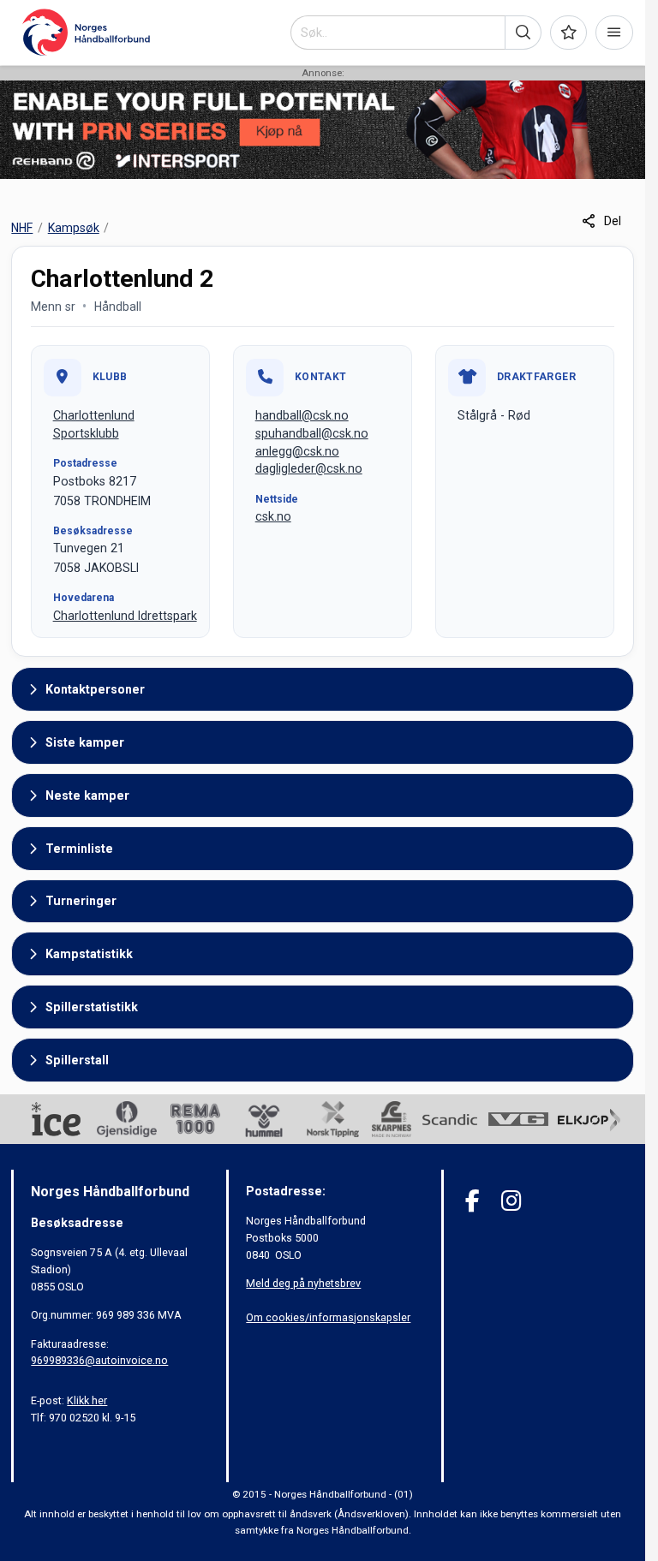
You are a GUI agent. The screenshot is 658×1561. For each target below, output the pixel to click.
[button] (523, 32)
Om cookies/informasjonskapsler (328, 1317)
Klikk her (87, 1400)
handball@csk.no (302, 415)
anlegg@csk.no (297, 451)
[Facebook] (472, 1201)
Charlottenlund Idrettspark (125, 616)
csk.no (273, 516)
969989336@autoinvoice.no (99, 1360)
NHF (22, 228)
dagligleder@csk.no (308, 468)
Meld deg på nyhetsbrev (303, 1283)
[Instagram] (511, 1201)
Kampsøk (73, 228)
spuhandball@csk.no (311, 433)
